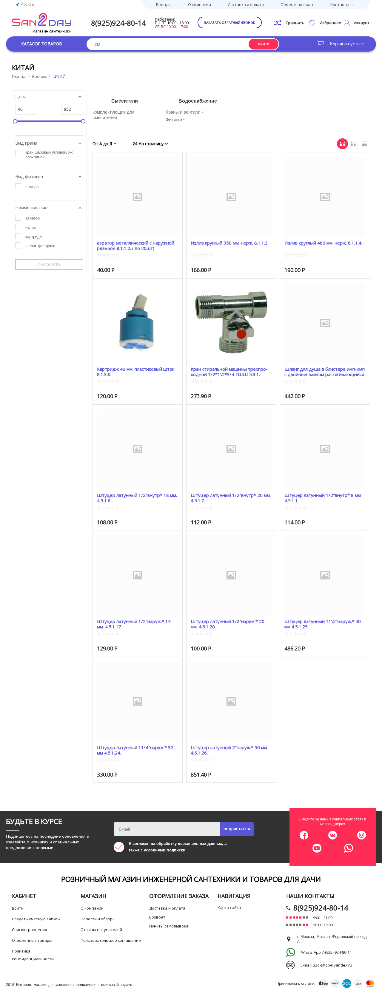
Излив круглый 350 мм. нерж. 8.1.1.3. (230, 243)
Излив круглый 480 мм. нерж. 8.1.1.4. (323, 243)
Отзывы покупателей (101, 929)
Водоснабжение (197, 100)
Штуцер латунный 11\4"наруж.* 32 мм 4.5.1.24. (135, 750)
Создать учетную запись (36, 919)
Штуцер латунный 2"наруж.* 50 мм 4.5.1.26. (229, 750)
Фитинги (174, 119)
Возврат (157, 917)
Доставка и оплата (246, 4)
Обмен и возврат (297, 4)
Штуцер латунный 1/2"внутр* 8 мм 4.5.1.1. (322, 497)
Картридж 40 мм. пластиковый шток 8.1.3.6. (135, 371)
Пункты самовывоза (168, 926)
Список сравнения (29, 929)
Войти (18, 908)
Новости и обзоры (98, 919)
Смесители (124, 100)
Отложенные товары (32, 940)
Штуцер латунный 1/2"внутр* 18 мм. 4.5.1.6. (137, 497)
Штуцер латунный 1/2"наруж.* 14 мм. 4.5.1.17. (134, 624)
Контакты (339, 4)
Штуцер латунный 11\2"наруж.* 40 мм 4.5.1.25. (322, 624)
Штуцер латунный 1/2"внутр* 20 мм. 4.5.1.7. (231, 497)
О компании (199, 4)
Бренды (163, 4)
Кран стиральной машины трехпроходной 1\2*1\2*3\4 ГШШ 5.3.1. (229, 371)
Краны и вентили (183, 112)
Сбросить (49, 264)
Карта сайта (229, 907)
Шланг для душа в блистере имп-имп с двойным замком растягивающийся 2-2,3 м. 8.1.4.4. (324, 371)
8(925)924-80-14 (118, 22)
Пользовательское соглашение (111, 940)
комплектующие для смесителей (114, 114)
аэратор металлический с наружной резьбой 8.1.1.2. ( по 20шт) (135, 245)
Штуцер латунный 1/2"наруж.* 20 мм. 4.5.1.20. (227, 624)
